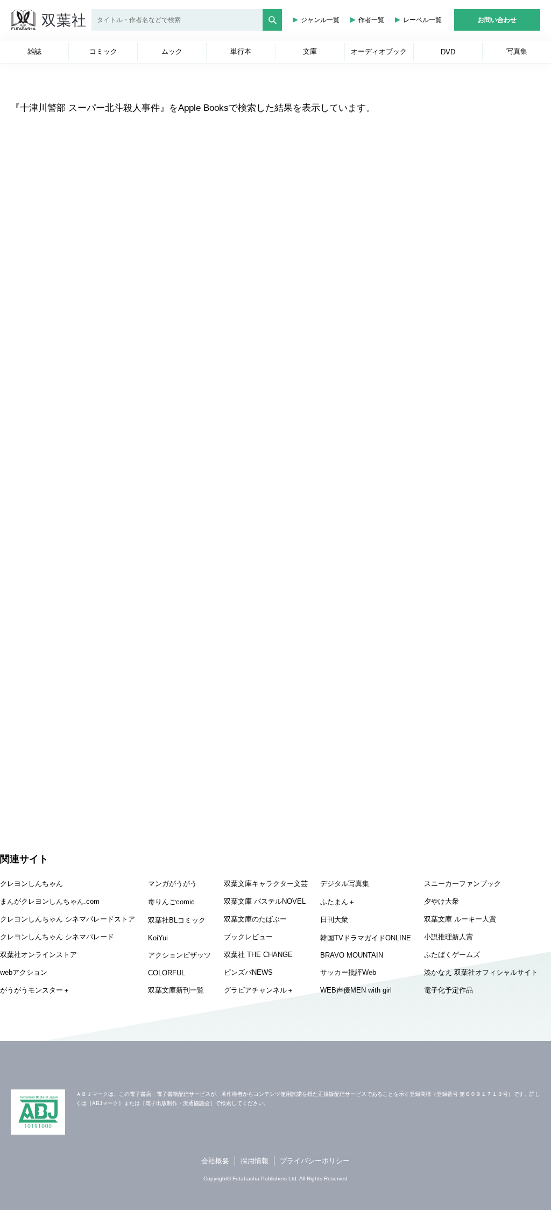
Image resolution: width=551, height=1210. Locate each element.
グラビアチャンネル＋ (259, 990)
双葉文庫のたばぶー (255, 919)
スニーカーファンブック (462, 884)
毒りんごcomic (171, 902)
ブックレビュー (248, 937)
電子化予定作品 (448, 990)
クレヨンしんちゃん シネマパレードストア (67, 919)
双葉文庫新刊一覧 (176, 990)
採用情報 (255, 1161)
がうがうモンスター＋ (35, 990)
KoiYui (158, 938)
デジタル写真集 (344, 884)
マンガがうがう (172, 884)
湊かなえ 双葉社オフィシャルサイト (481, 972)
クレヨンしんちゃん (31, 884)
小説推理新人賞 (448, 937)
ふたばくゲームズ (452, 955)
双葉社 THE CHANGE (258, 955)
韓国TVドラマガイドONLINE (365, 938)
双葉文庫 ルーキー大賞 (460, 919)
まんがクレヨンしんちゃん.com (50, 901)
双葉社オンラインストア (38, 955)
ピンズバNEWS (248, 972)
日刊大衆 (334, 920)
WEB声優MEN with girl (356, 990)
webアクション (23, 972)
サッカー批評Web (348, 972)
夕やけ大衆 (441, 901)
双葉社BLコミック (177, 920)
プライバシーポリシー (315, 1161)
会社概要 (215, 1161)
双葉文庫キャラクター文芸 (266, 884)
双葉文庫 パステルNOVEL (265, 901)
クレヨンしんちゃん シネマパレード (57, 937)
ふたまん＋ (337, 902)
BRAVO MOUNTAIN (351, 955)
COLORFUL (166, 973)
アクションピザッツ (179, 955)
